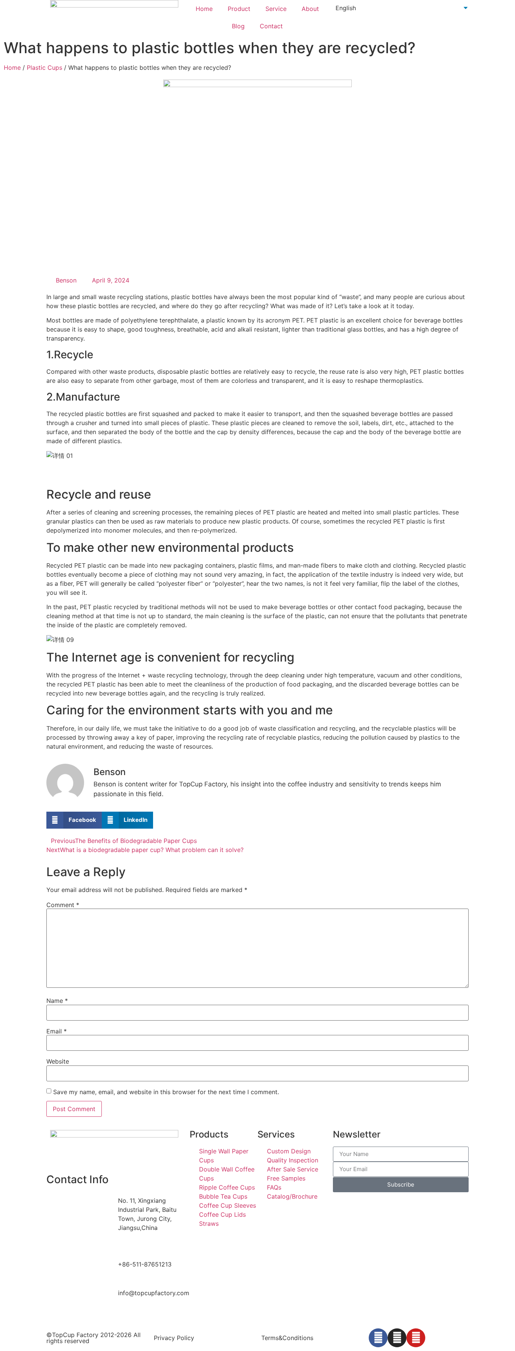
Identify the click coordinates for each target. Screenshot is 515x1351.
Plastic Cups (44, 67)
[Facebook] (378, 1337)
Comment (62, 905)
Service (276, 8)
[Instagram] (397, 1337)
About (310, 8)
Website (57, 1061)
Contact (271, 26)
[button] (74, 820)
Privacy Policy (174, 1338)
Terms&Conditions (287, 1338)
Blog (238, 26)
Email (56, 1031)
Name (57, 1001)
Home (204, 8)
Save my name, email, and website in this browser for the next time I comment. (166, 1092)
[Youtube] (415, 1337)
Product (239, 8)
